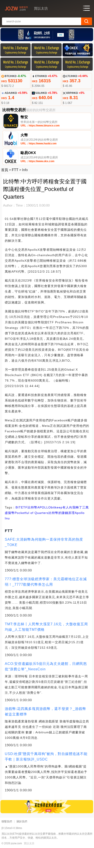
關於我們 (22, 821)
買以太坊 (29, 843)
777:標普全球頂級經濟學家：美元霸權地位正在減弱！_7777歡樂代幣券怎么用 (46, 581)
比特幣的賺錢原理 (62, 513)
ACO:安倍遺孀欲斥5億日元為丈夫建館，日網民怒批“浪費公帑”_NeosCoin (46, 666)
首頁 (4, 170)
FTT (15, 170)
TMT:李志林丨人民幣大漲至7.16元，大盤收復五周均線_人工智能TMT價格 (46, 626)
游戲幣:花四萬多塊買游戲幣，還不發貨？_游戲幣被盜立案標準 (45, 711)
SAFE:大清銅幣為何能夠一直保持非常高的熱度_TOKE (44, 542)
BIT (18, 507)
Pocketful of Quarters (32, 513)
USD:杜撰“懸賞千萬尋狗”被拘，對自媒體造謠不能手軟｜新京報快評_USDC (46, 756)
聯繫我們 (7, 821)
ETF (24, 507)
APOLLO (44, 507)
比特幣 (32, 507)
